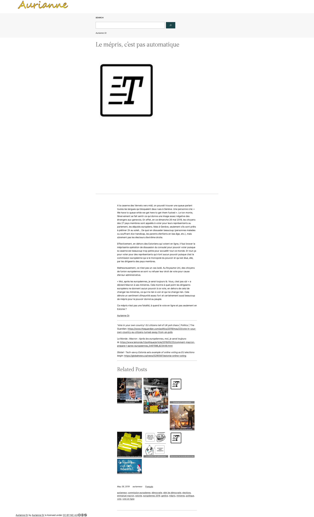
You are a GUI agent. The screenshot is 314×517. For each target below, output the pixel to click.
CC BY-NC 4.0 (70, 515)
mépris (172, 495)
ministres (181, 495)
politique (190, 495)
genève (164, 495)
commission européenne (139, 492)
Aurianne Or (101, 33)
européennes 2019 (151, 495)
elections (186, 492)
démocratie (157, 492)
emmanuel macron (125, 495)
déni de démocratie (172, 492)
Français (149, 486)
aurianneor (122, 492)
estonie (138, 495)
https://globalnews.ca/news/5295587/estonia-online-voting (155, 355)
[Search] (170, 25)
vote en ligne (128, 499)
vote (119, 499)
